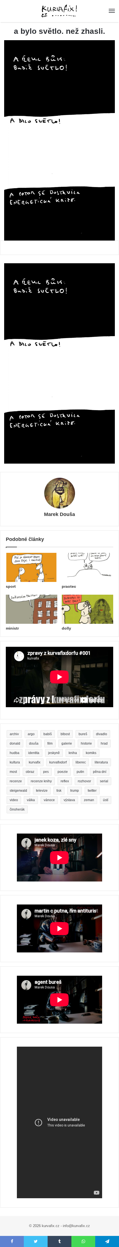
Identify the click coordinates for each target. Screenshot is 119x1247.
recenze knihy (41, 781)
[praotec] (87, 567)
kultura (15, 762)
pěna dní (99, 772)
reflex (65, 781)
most (13, 772)
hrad (104, 743)
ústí (105, 800)
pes (46, 772)
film (50, 743)
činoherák (17, 809)
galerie (66, 743)
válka (31, 800)
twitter (92, 791)
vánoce (49, 800)
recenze (16, 781)
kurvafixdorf (58, 762)
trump (74, 791)
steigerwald (18, 791)
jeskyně (54, 753)
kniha (73, 753)
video (14, 800)
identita (33, 753)
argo (31, 734)
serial (104, 781)
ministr (12, 628)
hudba (14, 753)
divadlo (101, 734)
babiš (47, 734)
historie (86, 743)
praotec (69, 586)
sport (11, 586)
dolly (66, 628)
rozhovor (84, 781)
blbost (65, 734)
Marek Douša (59, 514)
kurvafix (34, 762)
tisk (58, 791)
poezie (63, 772)
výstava (69, 800)
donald (15, 743)
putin (80, 772)
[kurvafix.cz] (59, 11)
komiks (91, 753)
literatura (101, 762)
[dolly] (87, 609)
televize (42, 791)
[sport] (31, 567)
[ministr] (31, 609)
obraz (30, 772)
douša (33, 743)
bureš (83, 734)
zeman (89, 800)
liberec (81, 762)
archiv (14, 734)
